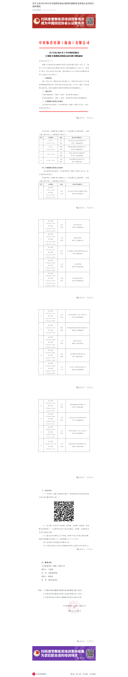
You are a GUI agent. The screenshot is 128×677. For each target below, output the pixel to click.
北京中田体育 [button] (36, 10)
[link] (41, 674)
